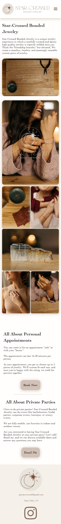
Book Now (30, 385)
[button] (55, 9)
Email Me (30, 452)
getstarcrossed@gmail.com (31, 494)
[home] (25, 9)
